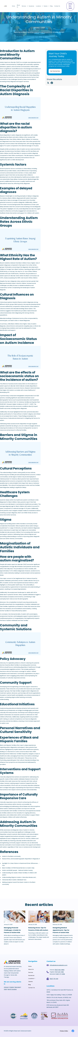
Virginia (11, 987)
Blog (51, 6)
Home (13, 6)
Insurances (31, 6)
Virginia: (57, 972)
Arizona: (57, 970)
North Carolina (12, 989)
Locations (38, 6)
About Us (18, 6)
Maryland (17, 987)
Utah (5, 989)
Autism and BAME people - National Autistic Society (17, 870)
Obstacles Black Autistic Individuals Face (14, 880)
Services (24, 6)
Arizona (6, 987)
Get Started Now (55, 71)
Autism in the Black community (11, 856)
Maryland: (57, 974)
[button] (24, 6)
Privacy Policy (64, 1031)
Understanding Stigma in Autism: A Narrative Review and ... (19, 877)
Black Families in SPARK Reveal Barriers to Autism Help (18, 868)
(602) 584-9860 (70, 6)
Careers (46, 6)
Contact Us (57, 6)
